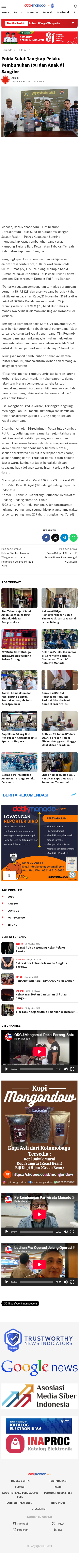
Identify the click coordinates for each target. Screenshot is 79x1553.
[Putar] (7, 1069)
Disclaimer (39, 1509)
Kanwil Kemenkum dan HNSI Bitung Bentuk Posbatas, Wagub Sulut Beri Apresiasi (17, 698)
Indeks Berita (20, 1481)
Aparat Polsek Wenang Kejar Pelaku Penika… (40, 949)
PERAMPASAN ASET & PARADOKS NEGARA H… (46, 980)
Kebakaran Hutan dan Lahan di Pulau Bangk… (41, 996)
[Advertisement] (39, 181)
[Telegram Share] (64, 538)
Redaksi (20, 1487)
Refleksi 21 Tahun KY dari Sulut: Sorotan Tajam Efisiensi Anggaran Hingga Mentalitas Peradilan (59, 739)
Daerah (20, 990)
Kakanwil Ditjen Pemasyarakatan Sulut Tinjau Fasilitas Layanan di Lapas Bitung (59, 616)
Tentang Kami (58, 1481)
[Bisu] (66, 1069)
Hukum (19, 1008)
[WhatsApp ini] (73, 538)
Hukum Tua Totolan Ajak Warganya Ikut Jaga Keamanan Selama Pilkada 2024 (17, 557)
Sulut (11, 896)
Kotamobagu (16, 917)
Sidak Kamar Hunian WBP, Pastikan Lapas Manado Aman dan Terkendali (58, 778)
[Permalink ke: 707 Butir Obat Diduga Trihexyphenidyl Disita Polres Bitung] (19, 639)
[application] (39, 1051)
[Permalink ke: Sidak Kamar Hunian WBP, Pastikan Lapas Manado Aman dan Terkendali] (60, 762)
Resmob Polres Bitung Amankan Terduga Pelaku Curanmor (18, 778)
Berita (19, 943)
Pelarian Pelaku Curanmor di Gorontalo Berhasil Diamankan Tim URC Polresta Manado (59, 657)
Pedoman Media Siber (58, 1493)
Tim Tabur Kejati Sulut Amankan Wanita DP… (47, 1012)
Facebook (22, 1523)
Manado (12, 903)
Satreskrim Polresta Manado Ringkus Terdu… (41, 965)
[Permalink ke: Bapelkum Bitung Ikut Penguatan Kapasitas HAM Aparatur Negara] (19, 721)
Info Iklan (58, 1502)
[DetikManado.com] (39, 5)
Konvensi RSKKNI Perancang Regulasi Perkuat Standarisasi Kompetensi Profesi (56, 698)
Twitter (60, 1523)
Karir (58, 1487)
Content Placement (20, 1502)
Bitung (12, 924)
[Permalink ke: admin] (5, 79)
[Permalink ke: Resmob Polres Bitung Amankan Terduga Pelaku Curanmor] (19, 762)
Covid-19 (13, 910)
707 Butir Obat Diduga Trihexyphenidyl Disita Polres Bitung (16, 655)
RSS (60, 1529)
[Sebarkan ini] (46, 538)
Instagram (22, 1529)
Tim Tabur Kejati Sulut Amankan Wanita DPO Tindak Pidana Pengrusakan (16, 616)
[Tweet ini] (55, 538)
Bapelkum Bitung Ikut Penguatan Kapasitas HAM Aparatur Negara (19, 737)
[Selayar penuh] (72, 1069)
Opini (19, 977)
